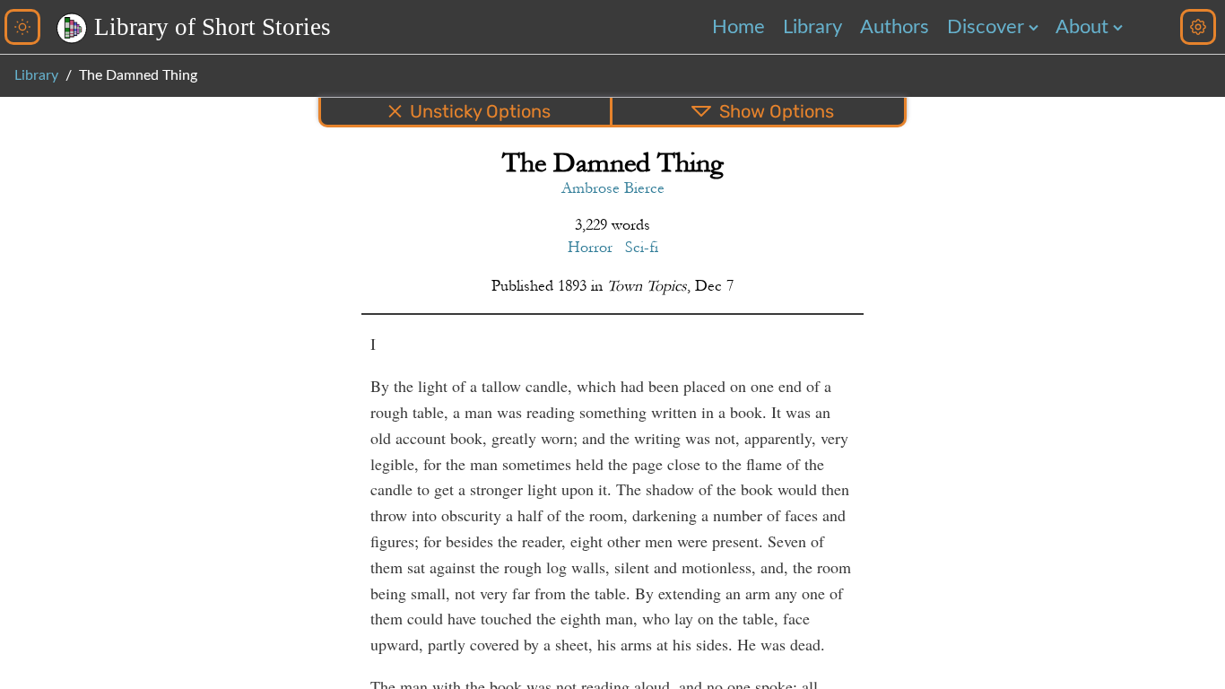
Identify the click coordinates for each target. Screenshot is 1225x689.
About (1082, 27)
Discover (985, 27)
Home (738, 27)
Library (812, 27)
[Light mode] (22, 27)
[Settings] (1198, 27)
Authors (894, 27)
